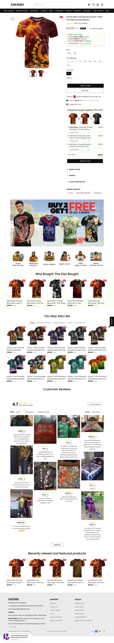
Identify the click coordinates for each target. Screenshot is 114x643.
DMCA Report (25, 631)
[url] (85, 43)
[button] (112, 321)
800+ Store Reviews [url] (81, 23)
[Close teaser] (109, 327)
